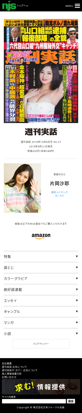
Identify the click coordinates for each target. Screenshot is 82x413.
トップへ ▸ (22, 5)
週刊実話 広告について (14, 367)
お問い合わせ (9, 377)
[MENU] (77, 6)
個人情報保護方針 (12, 373)
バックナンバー (41, 343)
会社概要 (7, 363)
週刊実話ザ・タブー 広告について (20, 370)
